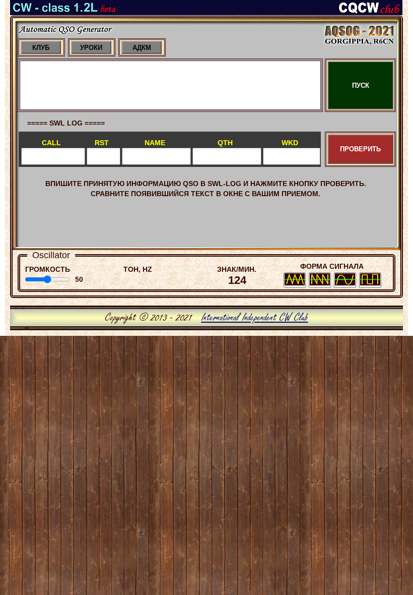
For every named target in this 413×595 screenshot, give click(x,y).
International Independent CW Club (254, 318)
